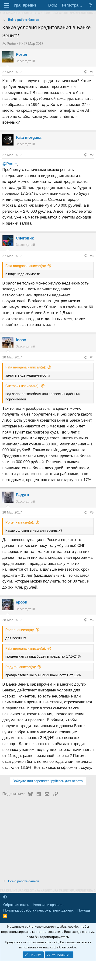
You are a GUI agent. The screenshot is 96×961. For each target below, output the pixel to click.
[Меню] (6, 5)
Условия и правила (48, 905)
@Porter (9, 164)
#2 (92, 155)
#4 (92, 357)
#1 (92, 72)
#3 (92, 256)
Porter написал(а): (19, 522)
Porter (11, 43)
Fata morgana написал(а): (25, 266)
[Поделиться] (85, 72)
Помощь (84, 910)
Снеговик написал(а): (22, 386)
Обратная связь (16, 905)
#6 (92, 620)
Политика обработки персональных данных (38, 910)
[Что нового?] (90, 5)
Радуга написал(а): (20, 667)
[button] (5, 896)
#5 (92, 512)
